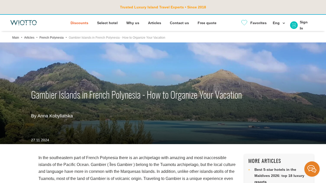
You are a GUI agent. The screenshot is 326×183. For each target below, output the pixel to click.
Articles (154, 23)
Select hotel (107, 23)
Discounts (79, 23)
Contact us (179, 23)
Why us (132, 23)
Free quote (207, 23)
